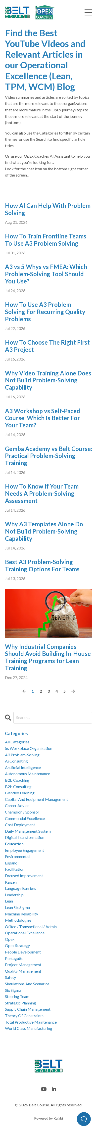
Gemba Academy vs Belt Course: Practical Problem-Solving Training (48, 456)
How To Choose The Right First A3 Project (47, 346)
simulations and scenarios (27, 983)
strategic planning (20, 1002)
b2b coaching (17, 780)
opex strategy (17, 945)
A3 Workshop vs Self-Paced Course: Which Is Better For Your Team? (42, 418)
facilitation (14, 869)
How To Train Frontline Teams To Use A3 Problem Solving (45, 240)
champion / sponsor (22, 812)
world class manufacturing (28, 1028)
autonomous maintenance (27, 773)
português (14, 958)
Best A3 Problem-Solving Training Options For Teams (42, 565)
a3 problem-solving (22, 754)
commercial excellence (25, 818)
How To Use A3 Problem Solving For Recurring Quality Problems (45, 311)
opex (9, 939)
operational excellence (25, 932)
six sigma (13, 990)
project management (23, 964)
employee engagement (24, 850)
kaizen (11, 882)
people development (23, 952)
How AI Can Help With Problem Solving (48, 209)
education (14, 843)
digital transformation (24, 837)
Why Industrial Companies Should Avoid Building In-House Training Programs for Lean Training (48, 657)
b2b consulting (18, 786)
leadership (14, 894)
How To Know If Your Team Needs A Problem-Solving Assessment (42, 493)
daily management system (28, 831)
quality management (23, 971)
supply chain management (27, 1009)
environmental (17, 856)
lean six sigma (17, 907)
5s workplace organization (28, 748)
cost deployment (20, 824)
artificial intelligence (23, 767)
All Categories (17, 741)
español (11, 862)
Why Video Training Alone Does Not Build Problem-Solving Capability (48, 380)
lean (9, 901)
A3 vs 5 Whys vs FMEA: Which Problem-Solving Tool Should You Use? (46, 274)
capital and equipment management (36, 799)
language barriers (20, 888)
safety (10, 977)
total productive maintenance (31, 1022)
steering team (17, 996)
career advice (17, 805)
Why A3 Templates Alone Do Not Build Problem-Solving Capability (44, 531)
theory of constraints (24, 1015)
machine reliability (21, 913)
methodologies (18, 920)
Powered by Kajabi (48, 1118)
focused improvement (24, 875)
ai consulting (16, 761)
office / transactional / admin (31, 926)
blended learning (20, 792)
